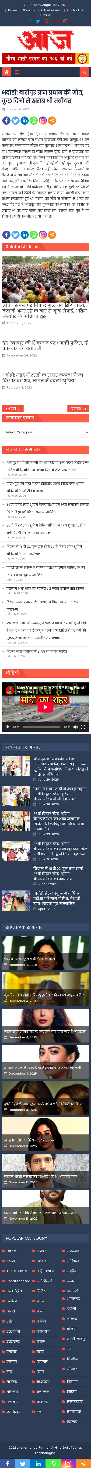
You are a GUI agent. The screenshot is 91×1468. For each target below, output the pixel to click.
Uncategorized (18, 1281)
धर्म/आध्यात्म (46, 1271)
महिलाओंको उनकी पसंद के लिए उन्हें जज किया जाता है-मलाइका (45, 1031)
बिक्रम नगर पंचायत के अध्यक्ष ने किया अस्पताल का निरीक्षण (42, 606)
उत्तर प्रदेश (13, 1331)
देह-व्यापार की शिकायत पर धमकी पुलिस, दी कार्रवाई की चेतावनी (45, 345)
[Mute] (75, 727)
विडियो (71, 1391)
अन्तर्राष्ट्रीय (14, 1291)
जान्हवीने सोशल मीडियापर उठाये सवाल (29, 1140)
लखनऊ (72, 1281)
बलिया (72, 1328)
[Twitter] (15, 120)
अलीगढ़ (12, 1301)
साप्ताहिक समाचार (24, 927)
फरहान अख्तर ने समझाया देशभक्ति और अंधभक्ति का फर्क (40, 1176)
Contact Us (75, 10)
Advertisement (51, 10)
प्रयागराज (43, 1331)
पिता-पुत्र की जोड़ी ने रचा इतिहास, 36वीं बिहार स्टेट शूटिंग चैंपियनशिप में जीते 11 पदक (45, 487)
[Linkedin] (25, 120)
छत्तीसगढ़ (13, 1401)
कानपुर (12, 1361)
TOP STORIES (17, 1271)
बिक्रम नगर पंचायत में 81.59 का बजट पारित (37, 651)
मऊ (69, 1349)
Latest (12, 1251)
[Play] (8, 727)
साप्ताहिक (74, 1411)
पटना (40, 1311)
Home (12, 10)
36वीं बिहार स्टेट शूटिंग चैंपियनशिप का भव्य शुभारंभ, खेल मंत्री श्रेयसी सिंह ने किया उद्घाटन (46, 529)
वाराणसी (72, 1291)
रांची (39, 1412)
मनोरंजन (43, 1391)
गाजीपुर (12, 1381)
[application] (45, 707)
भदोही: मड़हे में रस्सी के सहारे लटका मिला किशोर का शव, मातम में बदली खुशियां (42, 377)
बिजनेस (42, 1361)
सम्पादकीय (75, 1401)
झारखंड (41, 1251)
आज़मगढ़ (73, 1298)
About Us (28, 10)
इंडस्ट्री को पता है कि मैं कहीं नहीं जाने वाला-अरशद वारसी (40, 1213)
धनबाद (41, 1261)
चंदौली (71, 1308)
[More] (52, 120)
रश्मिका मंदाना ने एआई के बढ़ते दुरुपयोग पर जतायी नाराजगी (42, 1068)
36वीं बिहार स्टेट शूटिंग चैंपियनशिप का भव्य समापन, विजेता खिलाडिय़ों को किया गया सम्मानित (48, 508)
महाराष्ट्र (42, 1401)
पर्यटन (41, 1321)
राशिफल (73, 1261)
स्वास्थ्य (72, 1421)
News (11, 1261)
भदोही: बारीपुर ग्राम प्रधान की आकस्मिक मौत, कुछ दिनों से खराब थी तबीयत (16, 408)
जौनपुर (72, 1318)
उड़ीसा (10, 1321)
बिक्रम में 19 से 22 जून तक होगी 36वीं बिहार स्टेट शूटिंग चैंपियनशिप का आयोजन (44, 550)
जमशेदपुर (13, 1412)
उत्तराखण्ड (13, 1341)
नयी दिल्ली (44, 1281)
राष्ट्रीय (71, 1271)
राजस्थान (73, 1251)
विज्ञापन (72, 1381)
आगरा (11, 1311)
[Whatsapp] (34, 120)
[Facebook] (6, 120)
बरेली (40, 1351)
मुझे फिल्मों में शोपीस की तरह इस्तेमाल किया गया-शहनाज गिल (44, 995)
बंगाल (41, 1341)
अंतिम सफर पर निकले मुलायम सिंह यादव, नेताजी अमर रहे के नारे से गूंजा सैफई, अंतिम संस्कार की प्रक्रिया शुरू (44, 311)
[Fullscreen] (83, 727)
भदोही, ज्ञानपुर (76, 1339)
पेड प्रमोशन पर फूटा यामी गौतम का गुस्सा (30, 959)
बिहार (40, 1371)
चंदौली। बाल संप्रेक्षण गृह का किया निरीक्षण (80, 408)
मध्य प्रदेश (43, 1381)
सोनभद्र (72, 1369)
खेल (9, 1371)
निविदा (41, 1291)
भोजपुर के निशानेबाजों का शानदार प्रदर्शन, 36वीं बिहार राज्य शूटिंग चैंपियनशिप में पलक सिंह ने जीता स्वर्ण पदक (48, 466)
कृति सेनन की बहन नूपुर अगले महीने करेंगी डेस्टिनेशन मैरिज (43, 1104)
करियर (12, 1351)
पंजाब (40, 1301)
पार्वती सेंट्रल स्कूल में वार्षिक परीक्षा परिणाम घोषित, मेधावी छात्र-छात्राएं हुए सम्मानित (46, 571)
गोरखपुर (12, 1391)
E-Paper (45, 15)
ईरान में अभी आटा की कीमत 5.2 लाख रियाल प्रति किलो (45, 588)
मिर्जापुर (72, 1359)
